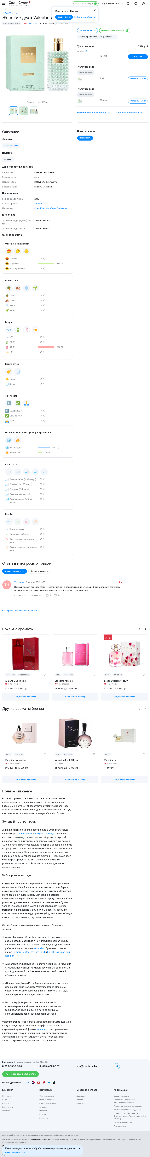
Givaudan (39, 948)
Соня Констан (25, 833)
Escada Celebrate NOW (116, 681)
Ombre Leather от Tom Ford (29, 952)
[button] (5, 111)
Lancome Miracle (64, 681)
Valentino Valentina (15, 760)
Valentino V (110, 760)
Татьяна (19, 582)
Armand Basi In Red (15, 681)
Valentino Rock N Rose (67, 760)
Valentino (42, 1029)
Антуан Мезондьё (45, 833)
